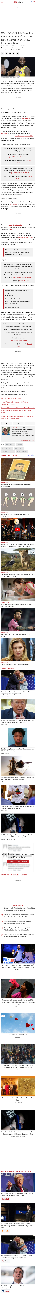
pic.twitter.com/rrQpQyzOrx (20, 173)
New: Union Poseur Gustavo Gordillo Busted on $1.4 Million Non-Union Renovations (17, 807)
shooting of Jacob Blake (25, 237)
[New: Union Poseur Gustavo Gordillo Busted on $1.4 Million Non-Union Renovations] (18, 795)
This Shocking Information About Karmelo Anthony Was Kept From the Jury (17, 750)
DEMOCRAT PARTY (7, 448)
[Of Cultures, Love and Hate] (18, 1023)
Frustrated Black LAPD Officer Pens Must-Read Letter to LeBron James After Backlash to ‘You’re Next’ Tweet (18, 410)
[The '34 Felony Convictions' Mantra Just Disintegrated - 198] (18, 1275)
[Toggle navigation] (2, 1)
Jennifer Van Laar (18, 972)
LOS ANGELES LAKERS (8, 451)
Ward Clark (4, 810)
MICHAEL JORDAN (22, 451)
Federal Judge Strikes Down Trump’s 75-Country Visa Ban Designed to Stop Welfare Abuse (17, 778)
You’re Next (13, 204)
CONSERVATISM (10, 444)
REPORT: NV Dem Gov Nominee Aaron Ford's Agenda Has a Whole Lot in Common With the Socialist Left (18, 967)
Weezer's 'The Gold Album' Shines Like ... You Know (18, 1099)
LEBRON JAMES (19, 448)
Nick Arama (4, 724)
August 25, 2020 (24, 281)
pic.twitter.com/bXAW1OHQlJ (18, 340)
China (12, 229)
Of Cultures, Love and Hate (18, 1035)
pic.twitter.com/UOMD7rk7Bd (22, 277)
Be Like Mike (26, 118)
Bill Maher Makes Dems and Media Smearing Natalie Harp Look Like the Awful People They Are (17, 1225)
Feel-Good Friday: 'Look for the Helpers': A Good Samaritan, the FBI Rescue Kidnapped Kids (16, 836)
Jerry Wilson (18, 1102)
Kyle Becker (4, 782)
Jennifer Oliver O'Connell (8, 839)
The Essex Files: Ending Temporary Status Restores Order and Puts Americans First (18, 1066)
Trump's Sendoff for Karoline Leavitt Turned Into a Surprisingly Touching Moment (17, 693)
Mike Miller (6, 46)
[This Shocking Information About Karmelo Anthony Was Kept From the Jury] (18, 737)
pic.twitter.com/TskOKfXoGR (18, 157)
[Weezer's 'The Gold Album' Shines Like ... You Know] (18, 1086)
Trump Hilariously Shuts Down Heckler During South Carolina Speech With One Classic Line (18, 721)
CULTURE (19, 444)
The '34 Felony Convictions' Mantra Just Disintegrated (14, 1287)
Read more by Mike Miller (27, 440)
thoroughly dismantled (15, 225)
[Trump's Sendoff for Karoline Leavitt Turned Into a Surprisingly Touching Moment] (18, 680)
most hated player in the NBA (24, 136)
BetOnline (4, 133)
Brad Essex (18, 1070)
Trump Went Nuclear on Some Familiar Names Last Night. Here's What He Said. (17, 1194)
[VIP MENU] (33, 1)
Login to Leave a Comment (18, 861)
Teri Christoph (5, 696)
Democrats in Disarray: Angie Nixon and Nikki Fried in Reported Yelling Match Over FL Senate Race (18, 1002)
